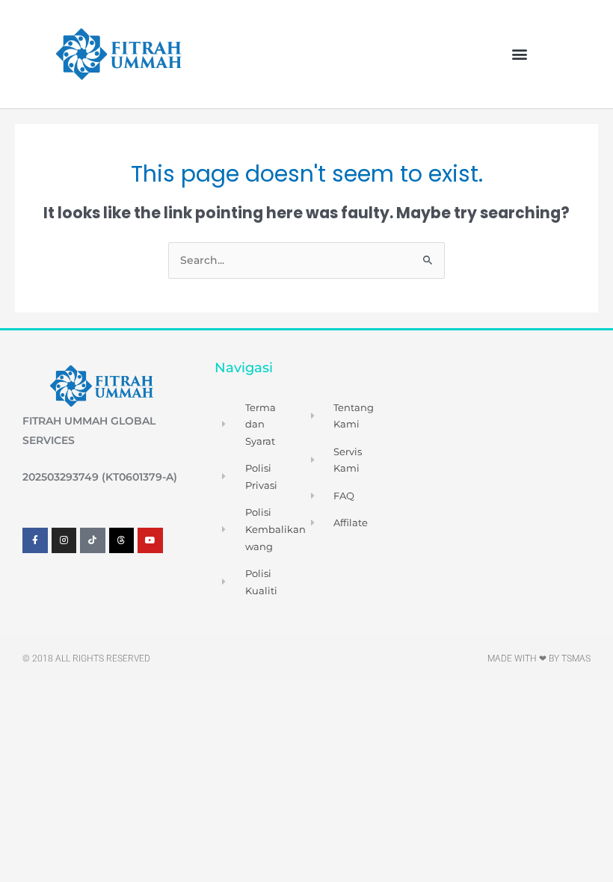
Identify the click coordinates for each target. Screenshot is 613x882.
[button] (519, 54)
